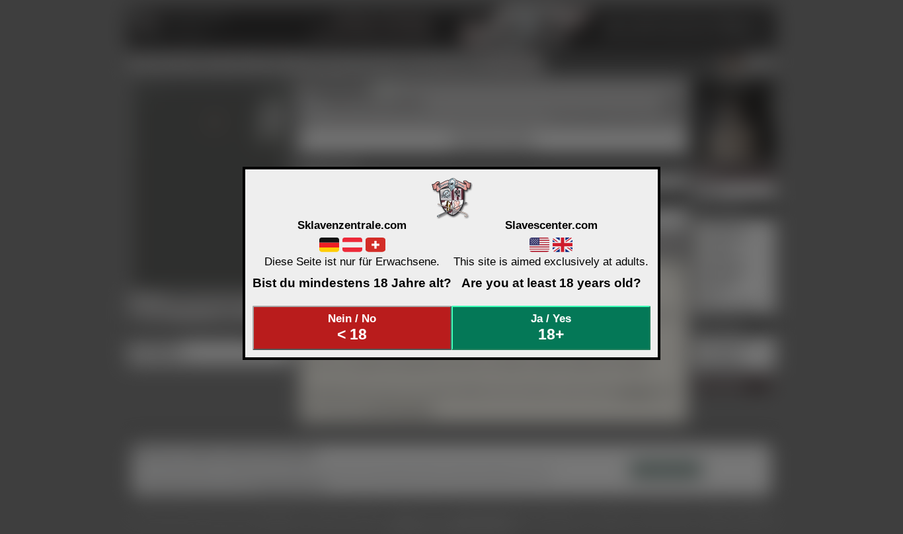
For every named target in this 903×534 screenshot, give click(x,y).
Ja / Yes (551, 327)
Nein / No (352, 327)
